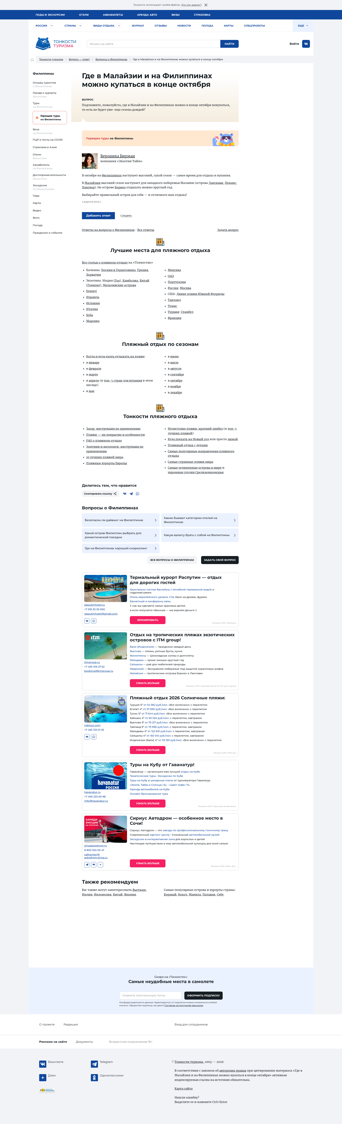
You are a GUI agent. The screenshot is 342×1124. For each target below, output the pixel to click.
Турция (173, 312)
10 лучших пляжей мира (104, 457)
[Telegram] (131, 493)
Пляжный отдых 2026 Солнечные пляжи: (177, 697)
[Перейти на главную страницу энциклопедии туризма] (56, 43)
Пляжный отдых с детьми (188, 445)
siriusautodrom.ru (95, 845)
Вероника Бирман (117, 156)
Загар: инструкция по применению (113, 428)
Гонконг (93, 285)
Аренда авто (147, 14)
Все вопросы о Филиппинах (172, 560)
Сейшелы (136, 664)
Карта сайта (184, 1088)
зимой (233, 439)
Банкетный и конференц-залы (150, 601)
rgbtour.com (92, 725)
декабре (176, 392)
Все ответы (145, 230)
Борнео (120, 187)
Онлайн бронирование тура (149, 793)
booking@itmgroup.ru (98, 671)
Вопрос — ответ (79, 59)
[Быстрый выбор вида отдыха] (119, 26)
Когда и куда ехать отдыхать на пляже (115, 356)
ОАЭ (171, 276)
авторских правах (232, 1070)
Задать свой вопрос (220, 560)
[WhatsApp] (137, 493)
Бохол (182, 894)
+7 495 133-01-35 (94, 729)
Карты (228, 25)
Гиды (36, 195)
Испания (93, 303)
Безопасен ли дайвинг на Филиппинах (114, 520)
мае (91, 391)
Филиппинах (112, 175)
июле (174, 362)
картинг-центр (160, 834)
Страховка (202, 14)
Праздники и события (47, 232)
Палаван (209, 894)
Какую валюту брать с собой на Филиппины (197, 535)
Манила (195, 894)
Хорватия (93, 274)
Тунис (172, 306)
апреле (94, 380)
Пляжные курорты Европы (106, 463)
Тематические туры (143, 776)
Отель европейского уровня (149, 597)
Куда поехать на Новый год (188, 439)
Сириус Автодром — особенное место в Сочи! (176, 821)
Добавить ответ (98, 215)
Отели (84, 14)
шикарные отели (162, 780)
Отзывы (161, 25)
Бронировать (147, 620)
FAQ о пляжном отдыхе (104, 440)
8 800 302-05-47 (94, 850)
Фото (36, 217)
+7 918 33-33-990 (94, 609)
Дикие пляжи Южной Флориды (200, 294)
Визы (176, 14)
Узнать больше (147, 683)
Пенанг (230, 183)
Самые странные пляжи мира (190, 462)
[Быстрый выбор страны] (80, 26)
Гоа (117, 280)
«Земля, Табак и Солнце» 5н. (148, 784)
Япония (130, 894)
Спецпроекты (254, 25)
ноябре (175, 386)
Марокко (93, 321)
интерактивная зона (161, 839)
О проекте (47, 1024)
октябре (176, 380)
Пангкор (88, 187)
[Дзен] (100, 864)
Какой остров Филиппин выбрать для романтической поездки (113, 535)
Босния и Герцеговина (118, 270)
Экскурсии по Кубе (170, 776)
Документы (84, 1041)
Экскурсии (137, 839)
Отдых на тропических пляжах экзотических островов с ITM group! (182, 637)
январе (94, 362)
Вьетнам (135, 651)
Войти (294, 43)
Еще (301, 25)
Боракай (170, 894)
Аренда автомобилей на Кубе (150, 789)
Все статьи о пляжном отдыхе (105, 262)
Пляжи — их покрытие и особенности (115, 434)
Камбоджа (130, 280)
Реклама (53, 1041)
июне (174, 356)
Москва (185, 288)
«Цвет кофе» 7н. (179, 784)
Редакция (71, 1024)
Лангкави (216, 183)
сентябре (177, 374)
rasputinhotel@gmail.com (101, 613)
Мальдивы (137, 660)
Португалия (177, 282)
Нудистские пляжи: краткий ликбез (195, 428)
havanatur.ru (92, 792)
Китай (144, 280)
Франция (174, 318)
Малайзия (136, 673)
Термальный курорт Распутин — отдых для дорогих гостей (176, 580)
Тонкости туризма (51, 59)
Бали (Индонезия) (142, 646)
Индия (87, 894)
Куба (89, 315)
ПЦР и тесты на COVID (48, 139)
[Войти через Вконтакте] (306, 44)
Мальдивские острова (119, 285)
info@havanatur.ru (96, 801)
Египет (91, 291)
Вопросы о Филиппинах (111, 59)
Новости (184, 25)
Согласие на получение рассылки (183, 1005)
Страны (70, 25)
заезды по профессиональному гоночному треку (195, 830)
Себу (220, 894)
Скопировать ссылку (98, 493)
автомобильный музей (204, 834)
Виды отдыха (103, 25)
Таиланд (174, 300)
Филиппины (43, 74)
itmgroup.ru (92, 662)
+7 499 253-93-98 (95, 796)
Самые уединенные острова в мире (195, 467)
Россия (41, 25)
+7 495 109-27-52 (94, 666)
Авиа (113, 14)
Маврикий (137, 668)
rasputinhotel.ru (94, 604)
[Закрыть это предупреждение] (206, 5)
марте (93, 374)
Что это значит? (191, 4)
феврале (95, 368)
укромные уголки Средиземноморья (196, 472)
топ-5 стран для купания (123, 380)
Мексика (174, 270)
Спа (171, 597)
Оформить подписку (203, 995)
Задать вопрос (228, 230)
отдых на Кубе (190, 771)
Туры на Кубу (138, 780)
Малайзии (92, 183)
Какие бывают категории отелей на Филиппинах (190, 520)
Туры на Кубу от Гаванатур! (162, 764)
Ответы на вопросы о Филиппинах (108, 230)
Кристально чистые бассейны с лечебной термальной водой (171, 589)
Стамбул (187, 312)
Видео (37, 210)
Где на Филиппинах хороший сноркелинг (116, 548)
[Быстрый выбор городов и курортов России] (52, 26)
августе (176, 368)
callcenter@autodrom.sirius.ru (95, 856)
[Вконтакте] (124, 493)
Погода (207, 25)
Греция (142, 270)
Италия (92, 309)
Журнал (138, 25)
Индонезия (102, 894)
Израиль (92, 297)
